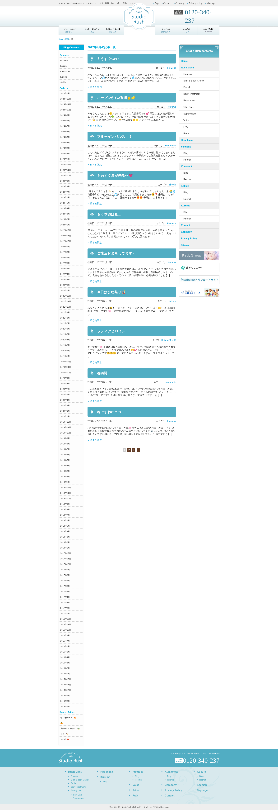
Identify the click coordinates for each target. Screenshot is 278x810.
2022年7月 (65, 258)
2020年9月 (65, 378)
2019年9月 (65, 438)
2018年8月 (65, 509)
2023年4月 (65, 208)
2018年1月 (65, 548)
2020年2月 (65, 411)
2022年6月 (65, 263)
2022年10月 (65, 241)
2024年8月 (65, 121)
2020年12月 (65, 362)
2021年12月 (65, 296)
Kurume (63, 77)
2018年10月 (65, 498)
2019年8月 (65, 444)
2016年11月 (65, 624)
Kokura (63, 66)
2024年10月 (65, 110)
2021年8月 (65, 318)
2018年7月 (65, 515)
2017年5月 (65, 592)
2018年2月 (65, 542)
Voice (186, 120)
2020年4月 (65, 400)
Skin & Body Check (193, 80)
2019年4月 (65, 466)
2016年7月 (65, 641)
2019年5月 (65, 460)
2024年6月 (65, 132)
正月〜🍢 (64, 734)
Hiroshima (187, 140)
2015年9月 (65, 696)
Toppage (202, 790)
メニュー (92, 30)
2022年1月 (65, 290)
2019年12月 (65, 422)
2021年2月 (65, 351)
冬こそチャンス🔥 (68, 717)
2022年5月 (65, 268)
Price (186, 133)
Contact (167, 3)
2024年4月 (65, 143)
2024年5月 (65, 137)
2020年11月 (65, 367)
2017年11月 (65, 559)
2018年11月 (65, 493)
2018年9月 (65, 504)
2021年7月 (65, 323)
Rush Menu (187, 67)
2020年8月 (65, 383)
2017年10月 (65, 564)
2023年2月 (65, 219)
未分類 (63, 82)
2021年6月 (65, 329)
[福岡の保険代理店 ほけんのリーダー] (199, 292)
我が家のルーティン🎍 (70, 728)
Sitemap (185, 245)
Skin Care (188, 107)
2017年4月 (65, 597)
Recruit (187, 159)
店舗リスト (113, 30)
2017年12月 (65, 553)
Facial (186, 87)
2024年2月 (65, 153)
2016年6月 (65, 646)
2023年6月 (65, 197)
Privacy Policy (189, 238)
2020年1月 (65, 416)
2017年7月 (65, 581)
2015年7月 (65, 706)
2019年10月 (65, 433)
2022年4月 (65, 274)
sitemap (210, 3)
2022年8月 (65, 252)
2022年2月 (65, 285)
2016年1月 (65, 674)
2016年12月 (65, 619)
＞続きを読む (95, 87)
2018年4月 (65, 531)
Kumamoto (65, 71)
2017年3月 (65, 602)
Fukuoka (64, 60)
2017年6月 (65, 586)
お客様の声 (165, 30)
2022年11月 (65, 236)
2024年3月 (65, 148)
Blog (185, 153)
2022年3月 (65, 279)
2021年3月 (65, 345)
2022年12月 (65, 230)
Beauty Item (189, 100)
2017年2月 (65, 608)
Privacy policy (195, 3)
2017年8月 (65, 575)
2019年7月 (65, 449)
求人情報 (208, 30)
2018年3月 (65, 537)
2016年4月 (65, 657)
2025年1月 (65, 93)
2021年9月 (65, 312)
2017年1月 (65, 613)
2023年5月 (65, 203)
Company (179, 3)
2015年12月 (65, 679)
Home (184, 61)
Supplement (189, 113)
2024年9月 (65, 115)
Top (156, 3)
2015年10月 (65, 690)
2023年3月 (65, 214)
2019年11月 (65, 427)
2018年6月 (65, 520)
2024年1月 (65, 159)
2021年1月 (65, 356)
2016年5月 (65, 652)
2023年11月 (65, 170)
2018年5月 (65, 526)
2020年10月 (65, 373)
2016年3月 (65, 663)
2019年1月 (65, 482)
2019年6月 (65, 455)
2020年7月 (65, 389)
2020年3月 (65, 405)
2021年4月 (65, 340)
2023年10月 (65, 175)
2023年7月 (65, 192)
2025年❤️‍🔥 (64, 739)
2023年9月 (65, 181)
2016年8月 (65, 635)
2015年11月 (65, 685)
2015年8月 (65, 701)
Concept (70, 30)
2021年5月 (65, 334)
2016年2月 (65, 668)
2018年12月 (65, 487)
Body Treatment (191, 93)
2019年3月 (65, 471)
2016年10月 (65, 630)
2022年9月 (65, 247)
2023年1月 (65, 225)
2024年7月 (65, 126)
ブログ (187, 30)
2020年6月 (65, 394)
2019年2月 (65, 477)
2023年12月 (65, 164)
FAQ (185, 126)
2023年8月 (65, 186)
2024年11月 (65, 104)
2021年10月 (65, 307)
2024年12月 (65, 99)
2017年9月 (65, 570)
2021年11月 (65, 301)
